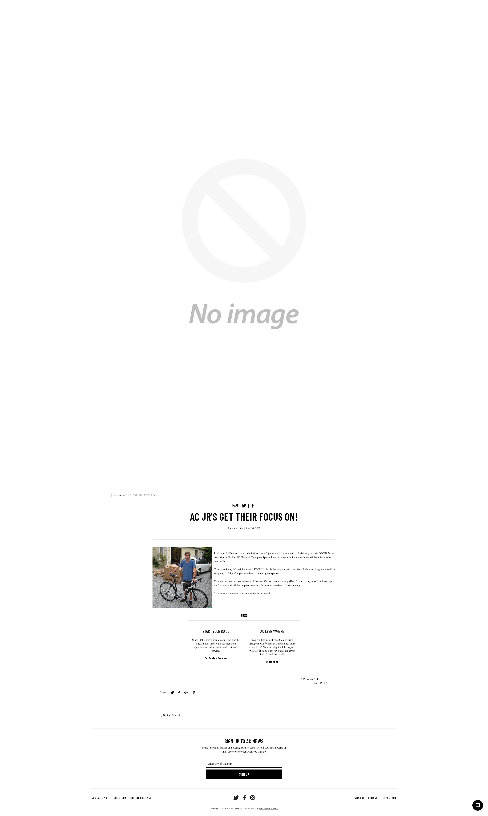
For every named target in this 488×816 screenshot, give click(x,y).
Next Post (319, 683)
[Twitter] (244, 506)
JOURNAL (86, 5)
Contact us (272, 661)
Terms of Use (388, 797)
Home (113, 495)
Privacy (372, 797)
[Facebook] (252, 506)
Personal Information (268, 808)
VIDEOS (100, 5)
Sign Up (244, 774)
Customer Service (140, 797)
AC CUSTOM (20, 5)
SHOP (35, 5)
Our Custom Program (216, 658)
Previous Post (310, 679)
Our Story (120, 797)
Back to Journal (171, 715)
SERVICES (49, 5)
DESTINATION (67, 5)
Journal (122, 494)
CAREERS (359, 797)
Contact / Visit (101, 797)
